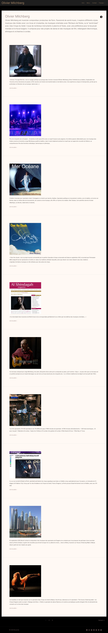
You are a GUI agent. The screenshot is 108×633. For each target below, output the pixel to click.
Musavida (16, 630)
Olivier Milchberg (13, 3)
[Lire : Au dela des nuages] (25, 238)
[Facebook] (94, 630)
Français (101, 3)
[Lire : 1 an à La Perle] (25, 410)
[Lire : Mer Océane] (25, 179)
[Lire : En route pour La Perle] (25, 521)
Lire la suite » (13, 88)
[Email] (87, 630)
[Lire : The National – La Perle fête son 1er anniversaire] (25, 464)
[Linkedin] (98, 630)
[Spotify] (91, 630)
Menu (88, 3)
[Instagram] (96, 630)
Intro (83, 3)
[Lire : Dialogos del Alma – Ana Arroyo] (25, 581)
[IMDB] (101, 630)
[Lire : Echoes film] (25, 61)
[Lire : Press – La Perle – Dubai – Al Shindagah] (25, 298)
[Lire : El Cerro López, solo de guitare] (25, 353)
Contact (94, 3)
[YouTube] (89, 630)
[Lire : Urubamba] (25, 120)
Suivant (101, 620)
